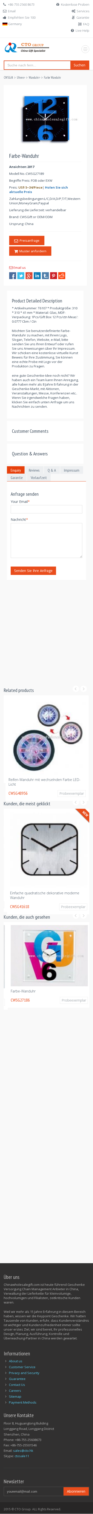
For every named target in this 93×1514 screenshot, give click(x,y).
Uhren (20, 77)
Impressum (71, 470)
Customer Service (22, 1367)
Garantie (82, 17)
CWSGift (8, 77)
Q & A (52, 470)
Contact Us (17, 1384)
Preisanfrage (28, 240)
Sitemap (15, 1396)
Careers (15, 1390)
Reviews (34, 470)
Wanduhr (34, 77)
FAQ (86, 24)
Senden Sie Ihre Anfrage (33, 570)
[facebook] (12, 275)
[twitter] (20, 275)
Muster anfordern (32, 251)
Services (83, 11)
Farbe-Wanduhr (19, 991)
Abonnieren (76, 1491)
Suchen (79, 65)
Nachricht (19, 519)
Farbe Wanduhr (52, 77)
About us (15, 1361)
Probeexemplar (70, 793)
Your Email (20, 501)
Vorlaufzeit (39, 477)
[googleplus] (29, 275)
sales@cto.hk (23, 1450)
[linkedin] (37, 275)
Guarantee (17, 1379)
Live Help (82, 30)
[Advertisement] (46, 630)
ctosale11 (22, 1456)
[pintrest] (53, 275)
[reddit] (61, 275)
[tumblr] (45, 275)
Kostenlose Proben (75, 4)
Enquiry (16, 470)
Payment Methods (22, 1402)
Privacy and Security (24, 1373)
